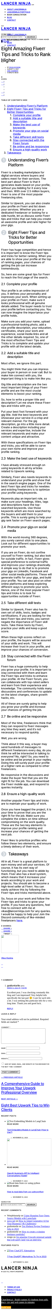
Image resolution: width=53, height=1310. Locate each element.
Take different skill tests (28, 137)
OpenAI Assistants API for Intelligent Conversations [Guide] (23, 1174)
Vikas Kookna (14, 67)
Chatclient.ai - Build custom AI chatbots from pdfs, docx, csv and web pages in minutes (24, 1301)
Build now (6, 1307)
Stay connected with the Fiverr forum (28, 142)
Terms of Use (13, 1287)
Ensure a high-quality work (30, 149)
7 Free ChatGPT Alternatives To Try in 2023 (27, 1256)
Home (3, 39)
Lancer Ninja (16, 3)
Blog (9, 17)
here (19, 920)
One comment (12, 71)
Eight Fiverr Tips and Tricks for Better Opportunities (26, 110)
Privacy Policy (14, 1290)
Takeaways (14, 152)
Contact (11, 20)
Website (4, 1058)
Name (3, 1048)
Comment (5, 1027)
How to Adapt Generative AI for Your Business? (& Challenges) (28, 1222)
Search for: (6, 34)
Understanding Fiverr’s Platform (27, 105)
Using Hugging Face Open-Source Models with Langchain (28, 1217)
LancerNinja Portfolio (18, 12)
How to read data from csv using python (25, 1191)
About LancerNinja (16, 9)
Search (31, 37)
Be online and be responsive (31, 146)
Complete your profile (27, 115)
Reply (10, 1008)
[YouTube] (2, 1281)
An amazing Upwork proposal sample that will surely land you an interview (29, 1238)
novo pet (11, 1221)
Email (3, 1053)
